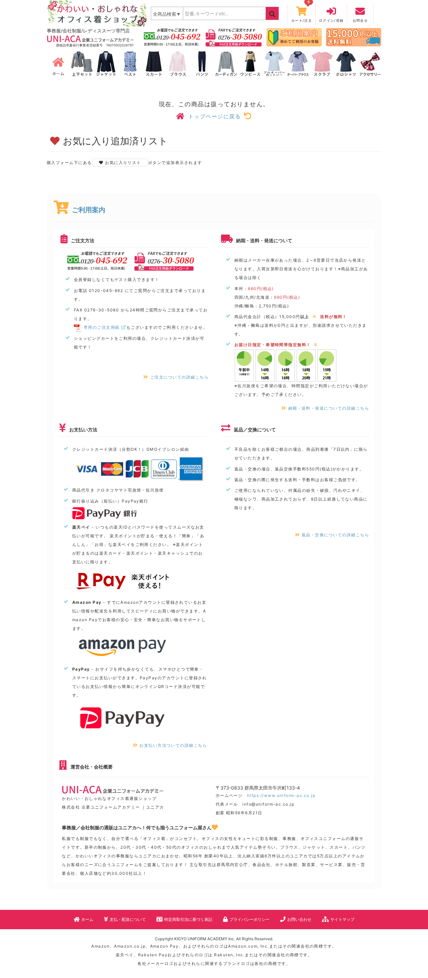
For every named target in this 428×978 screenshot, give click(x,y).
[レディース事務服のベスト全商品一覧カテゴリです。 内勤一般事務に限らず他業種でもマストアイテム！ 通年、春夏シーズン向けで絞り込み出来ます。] (130, 64)
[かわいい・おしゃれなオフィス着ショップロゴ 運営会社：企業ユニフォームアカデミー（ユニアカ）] (97, 13)
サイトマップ (342, 919)
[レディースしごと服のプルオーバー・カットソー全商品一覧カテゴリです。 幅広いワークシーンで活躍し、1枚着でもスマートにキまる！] (274, 64)
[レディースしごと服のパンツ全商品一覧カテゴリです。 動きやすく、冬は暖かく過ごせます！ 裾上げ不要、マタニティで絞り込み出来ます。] (202, 64)
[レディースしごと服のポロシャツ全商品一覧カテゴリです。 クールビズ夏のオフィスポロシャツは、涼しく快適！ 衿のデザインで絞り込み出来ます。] (346, 64)
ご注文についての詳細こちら (179, 377)
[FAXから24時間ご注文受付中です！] (233, 37)
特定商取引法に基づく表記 (188, 919)
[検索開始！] (272, 13)
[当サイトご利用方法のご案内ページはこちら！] (294, 37)
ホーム (87, 919)
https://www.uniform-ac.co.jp (281, 795)
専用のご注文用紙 (102, 327)
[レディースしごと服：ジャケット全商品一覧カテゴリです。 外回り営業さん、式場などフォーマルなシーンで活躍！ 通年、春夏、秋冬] (106, 64)
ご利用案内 (88, 210)
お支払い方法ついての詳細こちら (173, 745)
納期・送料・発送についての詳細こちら (328, 408)
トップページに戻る (214, 116)
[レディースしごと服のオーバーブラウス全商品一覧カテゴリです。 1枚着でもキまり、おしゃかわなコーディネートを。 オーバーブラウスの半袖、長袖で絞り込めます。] (298, 64)
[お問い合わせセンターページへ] (172, 37)
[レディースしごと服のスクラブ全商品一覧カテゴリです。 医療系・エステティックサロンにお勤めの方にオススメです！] (322, 64)
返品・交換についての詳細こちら (335, 534)
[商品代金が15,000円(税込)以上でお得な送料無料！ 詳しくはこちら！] (353, 37)
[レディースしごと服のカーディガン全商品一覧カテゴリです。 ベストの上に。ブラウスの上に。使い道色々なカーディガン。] (226, 64)
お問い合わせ (299, 919)
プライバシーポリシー (249, 919)
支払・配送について (128, 919)
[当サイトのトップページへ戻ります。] (58, 63)
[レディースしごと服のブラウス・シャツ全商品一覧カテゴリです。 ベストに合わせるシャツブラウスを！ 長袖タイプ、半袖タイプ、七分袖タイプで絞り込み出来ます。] (178, 64)
